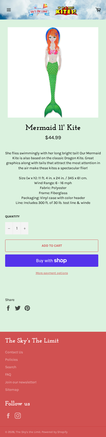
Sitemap (12, 389)
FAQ (8, 374)
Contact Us (14, 352)
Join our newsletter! (21, 382)
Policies (11, 359)
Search (10, 367)
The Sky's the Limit (28, 432)
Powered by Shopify (54, 432)
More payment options (52, 273)
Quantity (12, 216)
